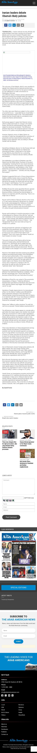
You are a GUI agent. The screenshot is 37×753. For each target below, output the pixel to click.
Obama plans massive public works (24, 414)
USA (2, 707)
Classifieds (21, 715)
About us (4, 724)
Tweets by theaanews (7, 599)
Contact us (4, 734)
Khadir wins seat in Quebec (10, 418)
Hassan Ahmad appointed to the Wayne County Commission (27, 444)
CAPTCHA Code (29, 498)
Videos (3, 715)
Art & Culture (5, 712)
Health (20, 712)
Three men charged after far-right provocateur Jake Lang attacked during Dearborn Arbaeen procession (9, 445)
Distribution (4, 729)
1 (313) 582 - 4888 (6, 687)
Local (19, 20)
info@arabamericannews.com (10, 692)
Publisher (4, 732)
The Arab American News (15, 745)
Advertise (4, 727)
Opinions (21, 707)
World (3, 710)
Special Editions (18, 587)
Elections (21, 705)
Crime (20, 710)
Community (24, 431)
